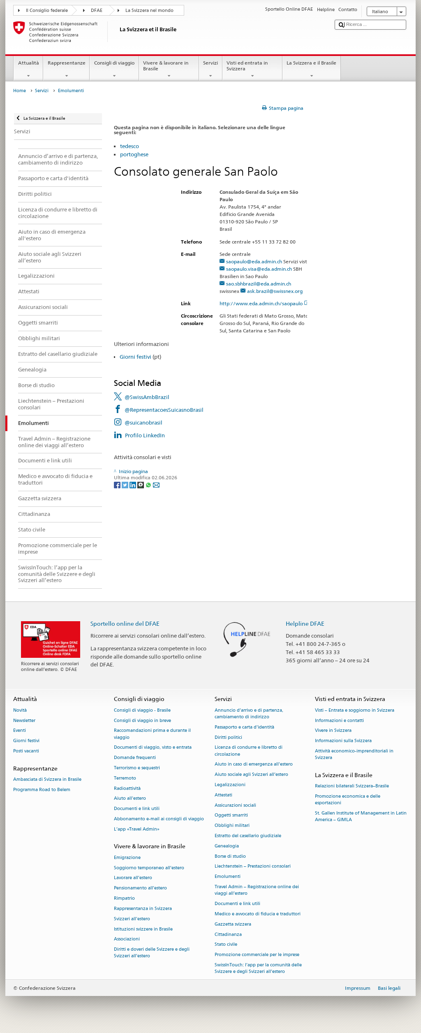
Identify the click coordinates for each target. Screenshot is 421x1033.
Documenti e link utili (137, 809)
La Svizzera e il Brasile (311, 63)
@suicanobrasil (143, 422)
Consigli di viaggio (114, 63)
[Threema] (141, 484)
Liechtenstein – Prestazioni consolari (253, 866)
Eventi (19, 731)
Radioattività (127, 788)
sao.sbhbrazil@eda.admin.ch (258, 283)
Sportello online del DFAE (125, 623)
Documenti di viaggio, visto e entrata (153, 747)
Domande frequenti (135, 758)
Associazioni (127, 939)
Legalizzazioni (230, 784)
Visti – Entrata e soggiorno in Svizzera (354, 710)
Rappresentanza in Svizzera (143, 908)
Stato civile (226, 944)
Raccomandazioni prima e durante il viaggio (152, 734)
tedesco (129, 146)
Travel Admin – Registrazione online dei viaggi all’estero (257, 890)
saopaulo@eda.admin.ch (254, 261)
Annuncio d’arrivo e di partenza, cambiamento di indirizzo (249, 714)
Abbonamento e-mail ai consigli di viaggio (159, 819)
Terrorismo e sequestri (137, 768)
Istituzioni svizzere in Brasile (143, 929)
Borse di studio (230, 856)
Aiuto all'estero (130, 798)
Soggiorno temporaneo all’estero (149, 868)
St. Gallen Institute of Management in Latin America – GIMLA (361, 816)
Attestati (223, 795)
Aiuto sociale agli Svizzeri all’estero (251, 775)
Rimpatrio (124, 898)
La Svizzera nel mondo (149, 10)
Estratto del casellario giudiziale (248, 835)
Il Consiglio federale (47, 10)
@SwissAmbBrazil (147, 397)
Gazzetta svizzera (233, 924)
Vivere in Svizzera (333, 731)
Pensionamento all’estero (140, 888)
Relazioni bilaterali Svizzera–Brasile (352, 786)
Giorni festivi (135, 356)
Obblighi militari (232, 826)
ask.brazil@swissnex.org (275, 291)
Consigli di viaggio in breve (142, 720)
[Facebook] (118, 484)
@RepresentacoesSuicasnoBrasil (164, 409)
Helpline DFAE (305, 623)
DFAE (96, 10)
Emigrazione (127, 857)
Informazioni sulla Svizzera (343, 741)
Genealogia (227, 846)
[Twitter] (126, 484)
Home (19, 90)
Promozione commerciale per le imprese (257, 955)
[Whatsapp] (149, 484)
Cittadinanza (228, 934)
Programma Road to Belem (41, 789)
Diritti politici (228, 737)
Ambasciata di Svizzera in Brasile (47, 779)
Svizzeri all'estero (132, 919)
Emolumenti (228, 877)
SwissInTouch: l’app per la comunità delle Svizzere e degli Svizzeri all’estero (258, 968)
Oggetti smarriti (231, 815)
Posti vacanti (26, 751)
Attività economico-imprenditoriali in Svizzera (354, 754)
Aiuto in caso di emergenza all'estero (254, 764)
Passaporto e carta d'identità (244, 727)
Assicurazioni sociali (235, 805)
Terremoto (125, 778)
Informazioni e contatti (339, 720)
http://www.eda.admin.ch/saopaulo (261, 303)
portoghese (134, 154)
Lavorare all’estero (133, 878)
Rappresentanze (67, 63)
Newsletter (24, 720)
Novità (20, 710)
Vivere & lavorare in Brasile (165, 66)
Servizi (210, 63)
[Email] (156, 484)
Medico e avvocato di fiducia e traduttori (258, 914)
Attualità (28, 63)
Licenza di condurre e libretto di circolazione (248, 751)
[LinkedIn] (133, 484)
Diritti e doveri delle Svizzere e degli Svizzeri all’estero (152, 953)
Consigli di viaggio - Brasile (142, 710)
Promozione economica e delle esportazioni (347, 800)
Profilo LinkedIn (145, 435)
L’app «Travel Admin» (137, 829)
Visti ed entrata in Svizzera (247, 66)
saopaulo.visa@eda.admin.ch (259, 269)
